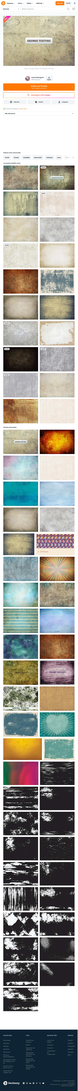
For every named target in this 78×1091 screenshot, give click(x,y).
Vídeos (29, 3)
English (68, 1039)
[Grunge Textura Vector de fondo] (57, 202)
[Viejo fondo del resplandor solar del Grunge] (57, 568)
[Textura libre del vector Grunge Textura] (20, 467)
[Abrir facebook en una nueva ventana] (24, 1083)
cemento (49, 156)
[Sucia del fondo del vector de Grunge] (57, 332)
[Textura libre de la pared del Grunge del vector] (57, 176)
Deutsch (69, 1048)
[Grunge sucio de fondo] (57, 358)
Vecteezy (6, 1042)
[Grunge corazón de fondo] (57, 723)
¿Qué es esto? (23, 109)
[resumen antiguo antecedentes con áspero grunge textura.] (57, 772)
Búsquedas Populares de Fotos (29, 1059)
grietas (16, 156)
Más (67, 1054)
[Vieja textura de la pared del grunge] (20, 202)
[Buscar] (68, 9)
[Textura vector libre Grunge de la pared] (20, 228)
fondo (7, 156)
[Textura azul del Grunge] (20, 492)
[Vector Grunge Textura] (20, 441)
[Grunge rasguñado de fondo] (57, 697)
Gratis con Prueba (39, 87)
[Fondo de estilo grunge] (20, 254)
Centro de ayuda (49, 1040)
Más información (10, 112)
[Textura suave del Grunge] (57, 254)
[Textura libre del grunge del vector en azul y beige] (20, 176)
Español (69, 1042)
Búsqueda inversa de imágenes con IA (9, 1060)
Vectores (10, 3)
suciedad (26, 156)
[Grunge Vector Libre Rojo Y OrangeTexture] (57, 441)
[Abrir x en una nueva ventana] (40, 1083)
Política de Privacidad (66, 1085)
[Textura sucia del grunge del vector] (57, 228)
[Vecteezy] (3, 3)
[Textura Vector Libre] (57, 671)
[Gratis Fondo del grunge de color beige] (57, 384)
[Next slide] (70, 156)
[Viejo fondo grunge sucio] (20, 280)
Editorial (39, 3)
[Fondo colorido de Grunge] (57, 620)
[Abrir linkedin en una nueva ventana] (30, 1083)
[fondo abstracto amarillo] (22, 748)
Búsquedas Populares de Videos (29, 1066)
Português (69, 1045)
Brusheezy (6, 1039)
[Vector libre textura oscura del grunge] (20, 358)
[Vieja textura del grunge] (20, 306)
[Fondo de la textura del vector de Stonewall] (20, 332)
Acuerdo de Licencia (29, 1040)
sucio (59, 156)
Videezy (5, 1045)
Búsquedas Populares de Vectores (29, 1053)
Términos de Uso (68, 1083)
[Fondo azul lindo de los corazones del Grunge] (20, 723)
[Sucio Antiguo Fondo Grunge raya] (20, 620)
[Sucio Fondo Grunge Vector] (57, 306)
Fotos (20, 3)
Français (69, 1051)
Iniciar (68, 3)
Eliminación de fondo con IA (8, 1066)
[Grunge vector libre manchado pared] (20, 410)
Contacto (49, 1044)
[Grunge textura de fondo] (57, 410)
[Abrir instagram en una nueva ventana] (27, 1083)
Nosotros (49, 1047)
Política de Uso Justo (65, 1086)
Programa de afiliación (29, 1048)
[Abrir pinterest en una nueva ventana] (33, 1083)
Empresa (6, 1048)
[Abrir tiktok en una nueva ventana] (37, 1083)
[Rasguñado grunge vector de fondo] (59, 748)
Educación (6, 1051)
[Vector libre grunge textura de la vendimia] (20, 671)
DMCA (27, 1044)
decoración (38, 156)
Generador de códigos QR (8, 1070)
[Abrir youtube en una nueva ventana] (43, 1083)
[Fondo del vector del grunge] (57, 280)
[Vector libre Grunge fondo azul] (20, 568)
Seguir (49, 79)
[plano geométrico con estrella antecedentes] (55, 543)
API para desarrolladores (8, 1055)
